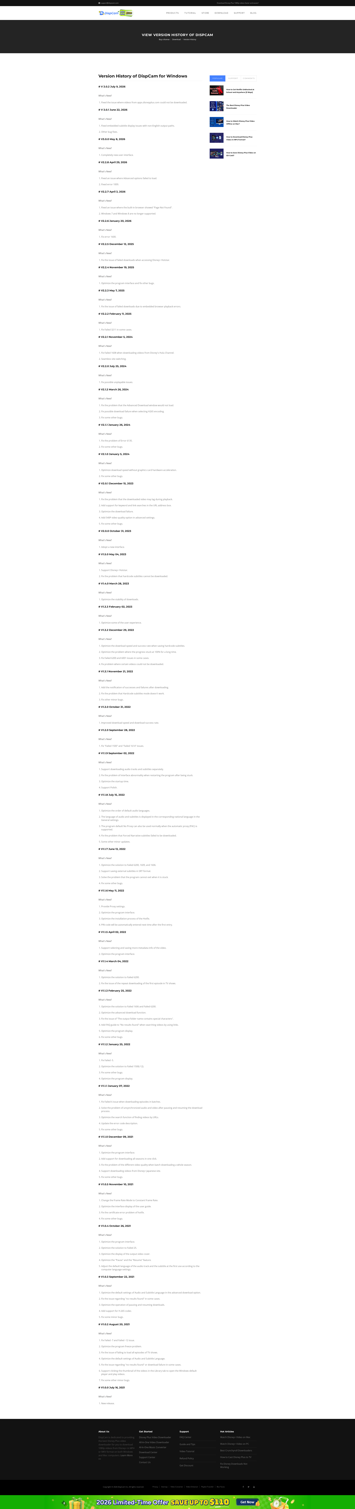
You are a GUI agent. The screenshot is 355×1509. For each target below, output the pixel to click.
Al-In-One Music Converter (152, 1447)
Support (233, 78)
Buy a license (164, 39)
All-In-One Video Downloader (154, 1442)
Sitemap (164, 1487)
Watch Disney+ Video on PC (234, 1443)
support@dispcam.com (110, 3)
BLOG (253, 13)
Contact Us (145, 1462)
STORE (205, 13)
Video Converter (177, 1487)
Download (176, 39)
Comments (249, 78)
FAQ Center (185, 1437)
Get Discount (186, 1465)
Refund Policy (187, 1458)
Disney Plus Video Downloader (155, 1437)
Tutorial (190, 13)
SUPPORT (239, 13)
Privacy (155, 1487)
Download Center (148, 1452)
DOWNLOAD (221, 13)
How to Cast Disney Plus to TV (235, 1457)
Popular (217, 78)
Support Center (147, 1457)
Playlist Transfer (207, 1487)
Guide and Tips (187, 1444)
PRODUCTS (172, 13)
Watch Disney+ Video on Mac (235, 1437)
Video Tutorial (187, 1451)
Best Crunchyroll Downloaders (236, 1450)
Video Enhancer (192, 1487)
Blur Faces (221, 1487)
